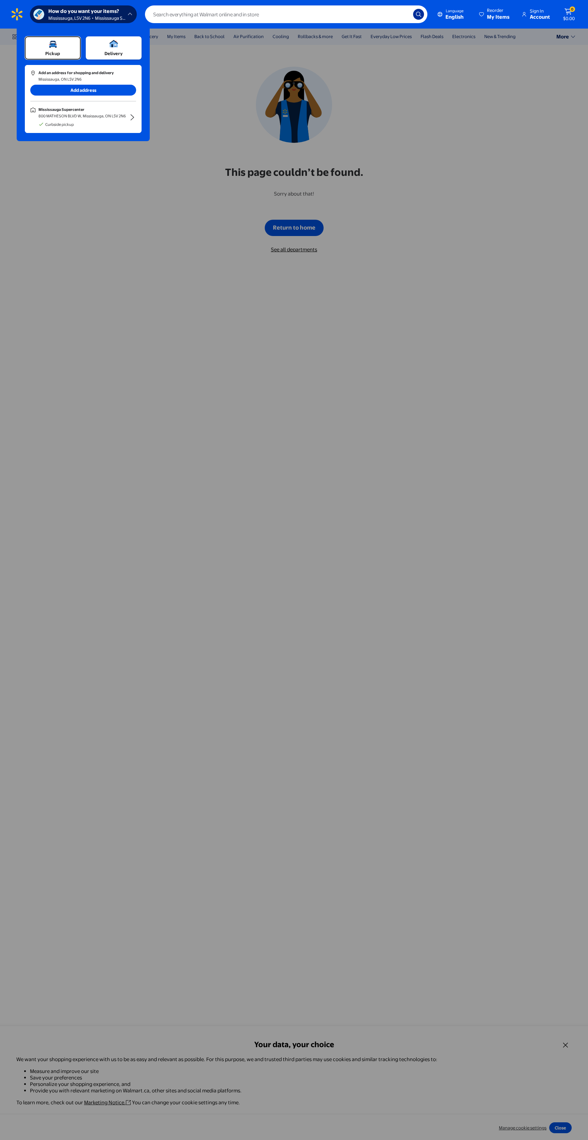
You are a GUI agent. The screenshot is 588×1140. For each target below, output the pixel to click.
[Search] (418, 14)
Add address (83, 90)
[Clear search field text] (403, 14)
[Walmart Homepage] (17, 14)
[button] (495, 14)
